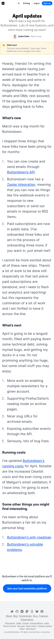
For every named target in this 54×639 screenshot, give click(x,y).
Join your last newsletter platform (27, 588)
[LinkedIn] (22, 611)
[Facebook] (42, 611)
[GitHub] (17, 611)
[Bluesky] (37, 611)
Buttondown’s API (21, 172)
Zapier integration (21, 185)
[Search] (18, 3)
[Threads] (32, 611)
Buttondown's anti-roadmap (29, 537)
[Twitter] (12, 611)
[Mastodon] (27, 611)
